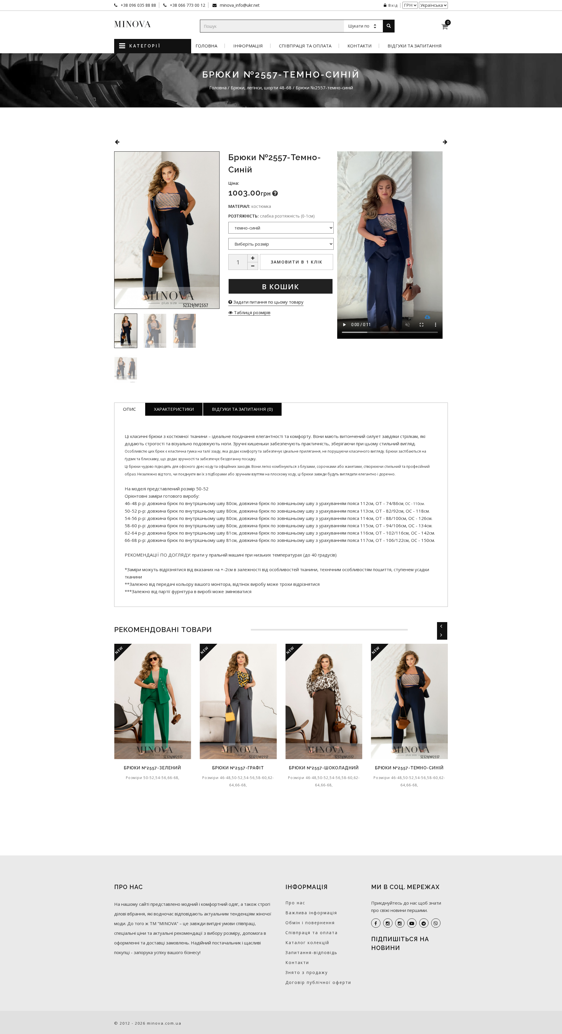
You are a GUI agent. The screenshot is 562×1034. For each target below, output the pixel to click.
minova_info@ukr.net (239, 5)
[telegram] (424, 923)
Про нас (295, 902)
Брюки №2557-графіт (234, 768)
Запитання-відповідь (311, 952)
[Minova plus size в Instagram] (388, 923)
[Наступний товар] (445, 142)
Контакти (359, 46)
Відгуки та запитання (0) (242, 409)
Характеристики (174, 409)
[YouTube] (412, 923)
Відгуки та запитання (415, 46)
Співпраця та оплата (305, 46)
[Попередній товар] (117, 142)
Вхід (393, 5)
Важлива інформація (311, 912)
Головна (206, 46)
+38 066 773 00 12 (187, 5)
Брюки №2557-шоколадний (319, 768)
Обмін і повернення (310, 922)
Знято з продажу (306, 972)
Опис (129, 409)
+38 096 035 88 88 (137, 5)
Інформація (248, 46)
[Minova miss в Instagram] (400, 923)
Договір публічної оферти (318, 982)
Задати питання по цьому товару (268, 302)
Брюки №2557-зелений (148, 768)
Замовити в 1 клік (297, 262)
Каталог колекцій (307, 942)
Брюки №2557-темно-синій (405, 768)
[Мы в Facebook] (376, 923)
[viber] (436, 923)
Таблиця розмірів (251, 312)
